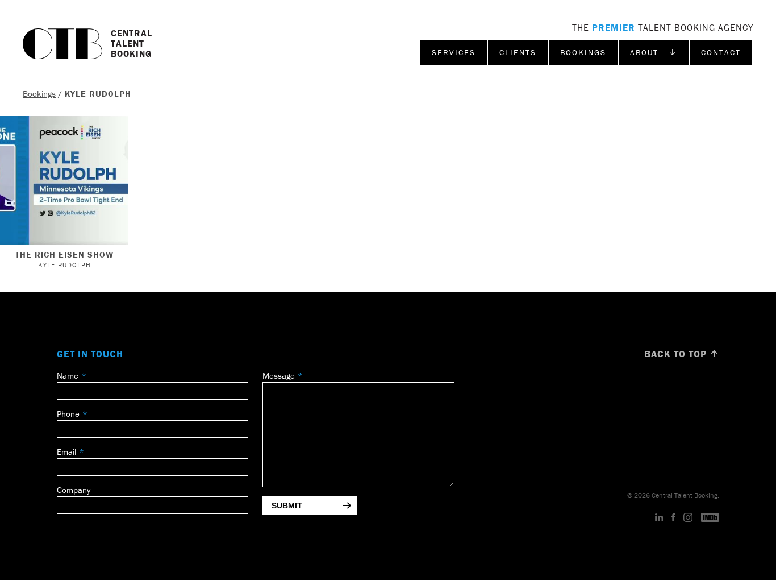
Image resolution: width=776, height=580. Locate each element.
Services (453, 52)
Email (66, 451)
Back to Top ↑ (681, 353)
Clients (517, 52)
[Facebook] (673, 518)
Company (73, 489)
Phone (68, 413)
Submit (287, 505)
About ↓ (653, 52)
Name (67, 375)
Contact (721, 52)
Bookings (583, 52)
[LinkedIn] (659, 518)
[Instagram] (687, 518)
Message (278, 375)
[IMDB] (710, 518)
